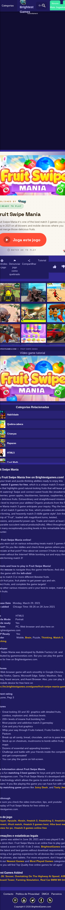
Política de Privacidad (27, 894)
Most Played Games (41, 861)
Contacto (8, 894)
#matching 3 (46, 820)
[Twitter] (32, 900)
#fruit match (15, 824)
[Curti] (54, 267)
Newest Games (15, 861)
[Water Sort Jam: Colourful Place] (33, 333)
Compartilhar (29, 263)
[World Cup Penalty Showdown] (33, 313)
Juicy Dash (41, 787)
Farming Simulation (27, 879)
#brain (21, 820)
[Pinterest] (15, 900)
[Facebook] (41, 900)
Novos (55, 3)
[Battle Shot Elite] (33, 292)
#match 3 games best (36, 824)
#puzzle (11, 820)
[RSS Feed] (50, 900)
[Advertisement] (32, 47)
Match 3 (58, 637)
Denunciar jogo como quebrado (14, 269)
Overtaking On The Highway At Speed (37, 876)
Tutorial (42, 260)
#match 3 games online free (30, 828)
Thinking (46, 637)
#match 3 (32, 820)
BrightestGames (50, 846)
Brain (28, 637)
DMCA (45, 894)
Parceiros (56, 894)
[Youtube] (24, 900)
